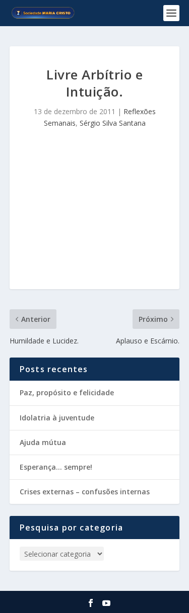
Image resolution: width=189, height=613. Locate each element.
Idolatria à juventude (57, 417)
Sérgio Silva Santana (113, 123)
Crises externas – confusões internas (85, 491)
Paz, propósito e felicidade (67, 392)
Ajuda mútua (43, 442)
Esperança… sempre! (56, 467)
